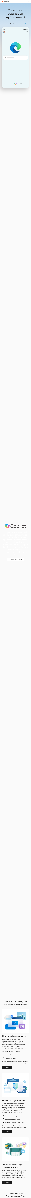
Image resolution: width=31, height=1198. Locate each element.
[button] (29, 1)
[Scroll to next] (28, 23)
